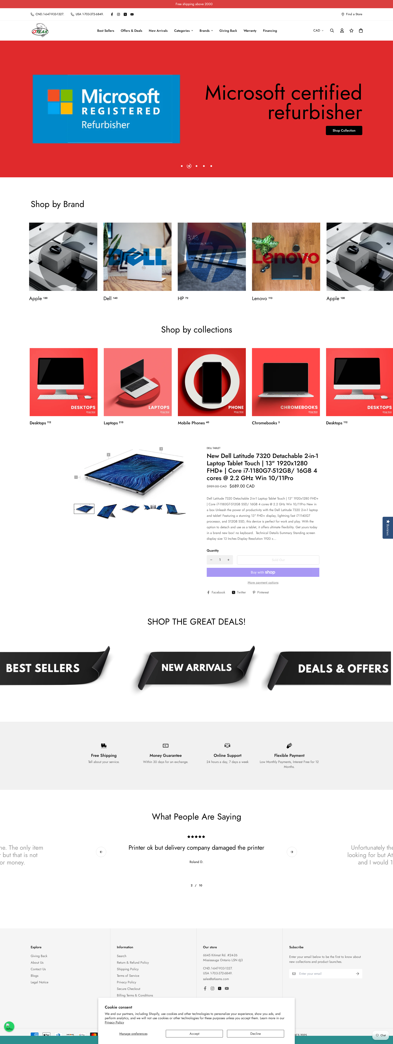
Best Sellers (105, 30)
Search (121, 956)
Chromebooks (266, 423)
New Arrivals (158, 30)
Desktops (40, 423)
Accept (194, 1033)
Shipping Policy (128, 969)
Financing (270, 30)
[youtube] (132, 14)
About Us (37, 962)
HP (183, 298)
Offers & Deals (131, 30)
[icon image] (194, 670)
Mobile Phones (193, 423)
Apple (38, 298)
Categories (182, 30)
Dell (110, 298)
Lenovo (262, 298)
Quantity (213, 550)
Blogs (34, 975)
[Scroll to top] (385, 1021)
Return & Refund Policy (133, 962)
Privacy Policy (114, 1022)
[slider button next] (292, 852)
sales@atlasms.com (216, 979)
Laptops (113, 423)
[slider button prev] (101, 852)
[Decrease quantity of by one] (211, 560)
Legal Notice (39, 982)
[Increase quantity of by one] (228, 560)
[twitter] (125, 14)
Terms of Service (128, 975)
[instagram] (118, 14)
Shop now (44, 130)
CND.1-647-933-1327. (218, 968)
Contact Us (38, 969)
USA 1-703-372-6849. (218, 973)
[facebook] (112, 14)
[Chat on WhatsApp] (9, 1026)
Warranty (250, 30)
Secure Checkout (128, 988)
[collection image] (63, 257)
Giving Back (228, 30)
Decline (255, 1033)
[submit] (357, 973)
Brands (205, 30)
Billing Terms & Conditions (135, 995)
